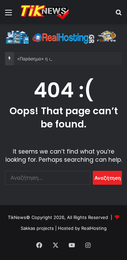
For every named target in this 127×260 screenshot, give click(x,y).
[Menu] (8, 14)
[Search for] (118, 14)
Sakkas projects (37, 228)
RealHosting (94, 228)
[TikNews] (44, 12)
